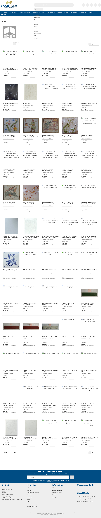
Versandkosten (13, 76)
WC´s (97, 12)
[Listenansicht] (17, 43)
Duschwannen (52, 12)
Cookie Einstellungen (32, 506)
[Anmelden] (87, 5)
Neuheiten (20, 12)
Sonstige (3, 14)
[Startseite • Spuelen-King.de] (9, 7)
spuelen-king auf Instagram (86, 499)
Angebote (13, 12)
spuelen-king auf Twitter (85, 501)
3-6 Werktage (11, 71)
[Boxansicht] (14, 43)
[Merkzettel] (91, 5)
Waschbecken (89, 12)
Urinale (81, 12)
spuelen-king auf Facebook (86, 496)
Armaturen (27, 12)
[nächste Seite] (95, 452)
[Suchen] (71, 4)
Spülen (66, 12)
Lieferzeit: (6, 71)
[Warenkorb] (95, 5)
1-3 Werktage (89, 206)
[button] (38, 21)
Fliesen (59, 12)
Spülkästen (74, 12)
